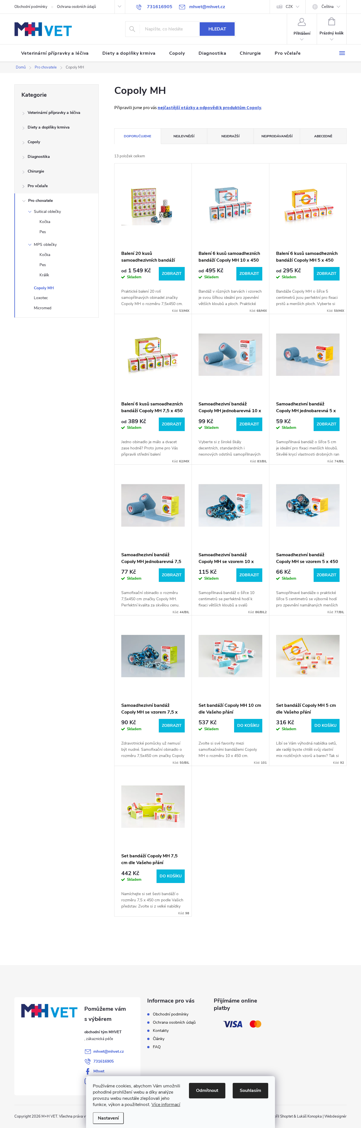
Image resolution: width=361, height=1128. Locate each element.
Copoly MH (44, 288)
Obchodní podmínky (30, 6)
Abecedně (323, 136)
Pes (42, 232)
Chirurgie (36, 171)
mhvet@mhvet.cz (108, 1051)
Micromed (42, 308)
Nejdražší (230, 136)
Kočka (44, 221)
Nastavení (108, 1118)
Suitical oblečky (47, 211)
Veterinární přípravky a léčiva (54, 112)
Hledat (217, 29)
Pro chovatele (40, 200)
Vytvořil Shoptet (280, 1116)
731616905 (103, 1061)
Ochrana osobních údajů (76, 6)
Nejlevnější (183, 136)
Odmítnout (207, 1090)
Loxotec (41, 298)
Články (158, 1038)
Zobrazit (172, 273)
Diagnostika (39, 156)
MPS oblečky (45, 244)
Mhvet (98, 1071)
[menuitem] (55, 53)
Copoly (34, 142)
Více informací (165, 1104)
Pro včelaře (38, 186)
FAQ (157, 1047)
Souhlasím (250, 1090)
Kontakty (161, 1030)
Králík (44, 275)
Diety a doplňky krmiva (49, 127)
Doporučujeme (137, 136)
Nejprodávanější (276, 136)
